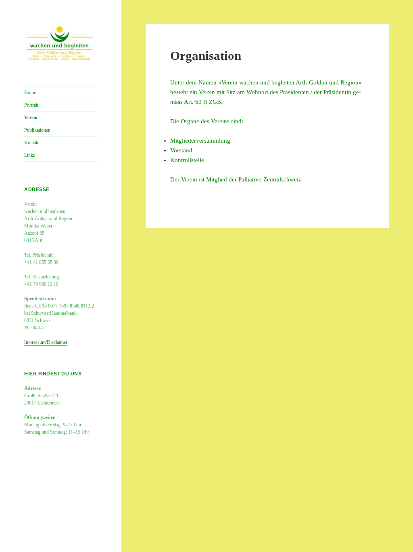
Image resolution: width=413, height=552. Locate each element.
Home (30, 92)
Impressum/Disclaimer (45, 342)
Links (29, 155)
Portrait (31, 105)
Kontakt (32, 142)
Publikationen (37, 130)
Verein (31, 117)
